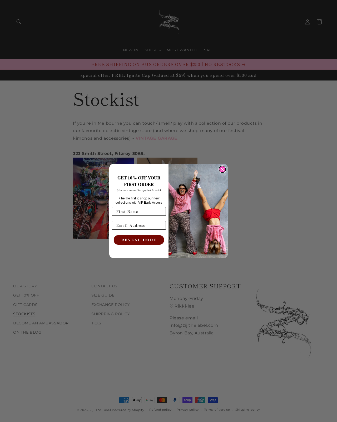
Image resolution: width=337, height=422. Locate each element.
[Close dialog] (222, 169)
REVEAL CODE (139, 240)
